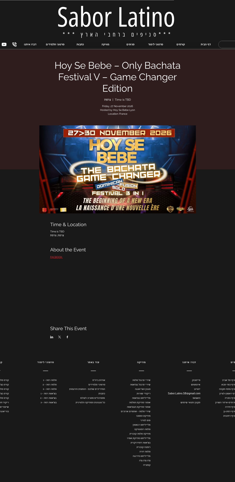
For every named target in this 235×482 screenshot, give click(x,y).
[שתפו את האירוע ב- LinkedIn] (51, 337)
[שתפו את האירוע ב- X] (59, 337)
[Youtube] (4, 44)
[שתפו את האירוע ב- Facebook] (67, 337)
